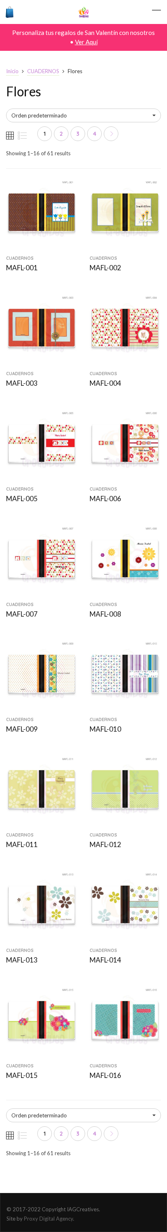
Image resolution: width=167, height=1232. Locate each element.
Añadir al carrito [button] (42, 245)
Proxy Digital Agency (48, 1218)
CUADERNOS (43, 71)
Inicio (12, 71)
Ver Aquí (86, 42)
